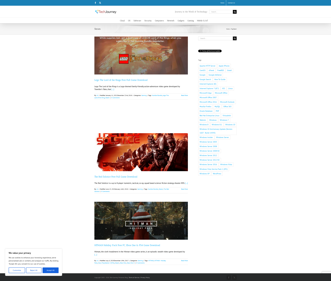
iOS (223, 88)
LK (97, 95)
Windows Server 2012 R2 (210, 160)
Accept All (50, 270)
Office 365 (227, 106)
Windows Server (222, 137)
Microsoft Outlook (227, 102)
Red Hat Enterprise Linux (209, 115)
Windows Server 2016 (208, 164)
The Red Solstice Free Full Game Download (115, 176)
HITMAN (151, 261)
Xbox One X (130, 263)
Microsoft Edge (206, 93)
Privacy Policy (145, 277)
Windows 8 (204, 124)
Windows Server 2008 (208, 146)
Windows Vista (226, 164)
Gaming (143, 95)
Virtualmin (227, 115)
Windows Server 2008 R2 (210, 151)
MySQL (217, 106)
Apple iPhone (224, 66)
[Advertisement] (141, 120)
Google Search (205, 79)
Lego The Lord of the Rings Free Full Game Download (121, 80)
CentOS (202, 70)
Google (202, 75)
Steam (107, 98)
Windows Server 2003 (208, 142)
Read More (184, 95)
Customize (17, 270)
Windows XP (205, 173)
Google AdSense (215, 75)
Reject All (33, 270)
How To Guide (219, 79)
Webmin (203, 120)
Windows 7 (224, 120)
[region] (33, 262)
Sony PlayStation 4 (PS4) (106, 263)
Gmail (229, 70)
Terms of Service (134, 277)
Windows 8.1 (217, 124)
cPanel (211, 70)
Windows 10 (230, 124)
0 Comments (115, 98)
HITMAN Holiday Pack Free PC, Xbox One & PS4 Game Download (127, 245)
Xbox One (123, 263)
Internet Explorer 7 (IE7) (209, 88)
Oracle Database (206, 111)
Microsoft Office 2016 (208, 102)
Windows (213, 120)
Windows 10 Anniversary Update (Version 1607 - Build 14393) (216, 131)
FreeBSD (220, 70)
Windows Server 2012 (208, 155)
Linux (230, 88)
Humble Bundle (157, 95)
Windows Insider (206, 137)
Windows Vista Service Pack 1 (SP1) (214, 169)
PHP (217, 111)
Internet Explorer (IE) (208, 84)
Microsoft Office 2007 (208, 97)
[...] (112, 89)
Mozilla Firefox (205, 106)
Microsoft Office (221, 93)
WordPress (217, 173)
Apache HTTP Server (207, 66)
